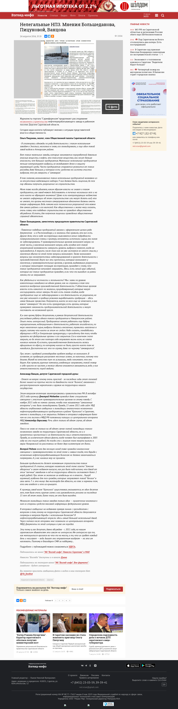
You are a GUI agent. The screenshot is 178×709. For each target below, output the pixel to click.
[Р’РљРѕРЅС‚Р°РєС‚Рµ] (45, 36)
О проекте (72, 675)
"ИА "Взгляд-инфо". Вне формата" (72, 562)
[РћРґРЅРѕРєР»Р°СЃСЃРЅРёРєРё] (52, 36)
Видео (64, 15)
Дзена (64, 557)
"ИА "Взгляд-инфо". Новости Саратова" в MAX (67, 552)
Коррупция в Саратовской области (32, 580)
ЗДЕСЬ (72, 546)
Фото (73, 15)
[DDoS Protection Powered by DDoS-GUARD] (108, 705)
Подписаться (113, 589)
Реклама (95, 675)
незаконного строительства (33, 121)
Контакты (106, 675)
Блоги (81, 15)
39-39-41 (157, 143)
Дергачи (50, 580)
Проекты (93, 15)
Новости (42, 15)
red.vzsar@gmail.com (142, 146)
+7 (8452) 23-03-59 (141, 143)
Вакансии (84, 675)
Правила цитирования (89, 677)
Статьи (54, 15)
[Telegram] (49, 36)
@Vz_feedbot (26, 573)
